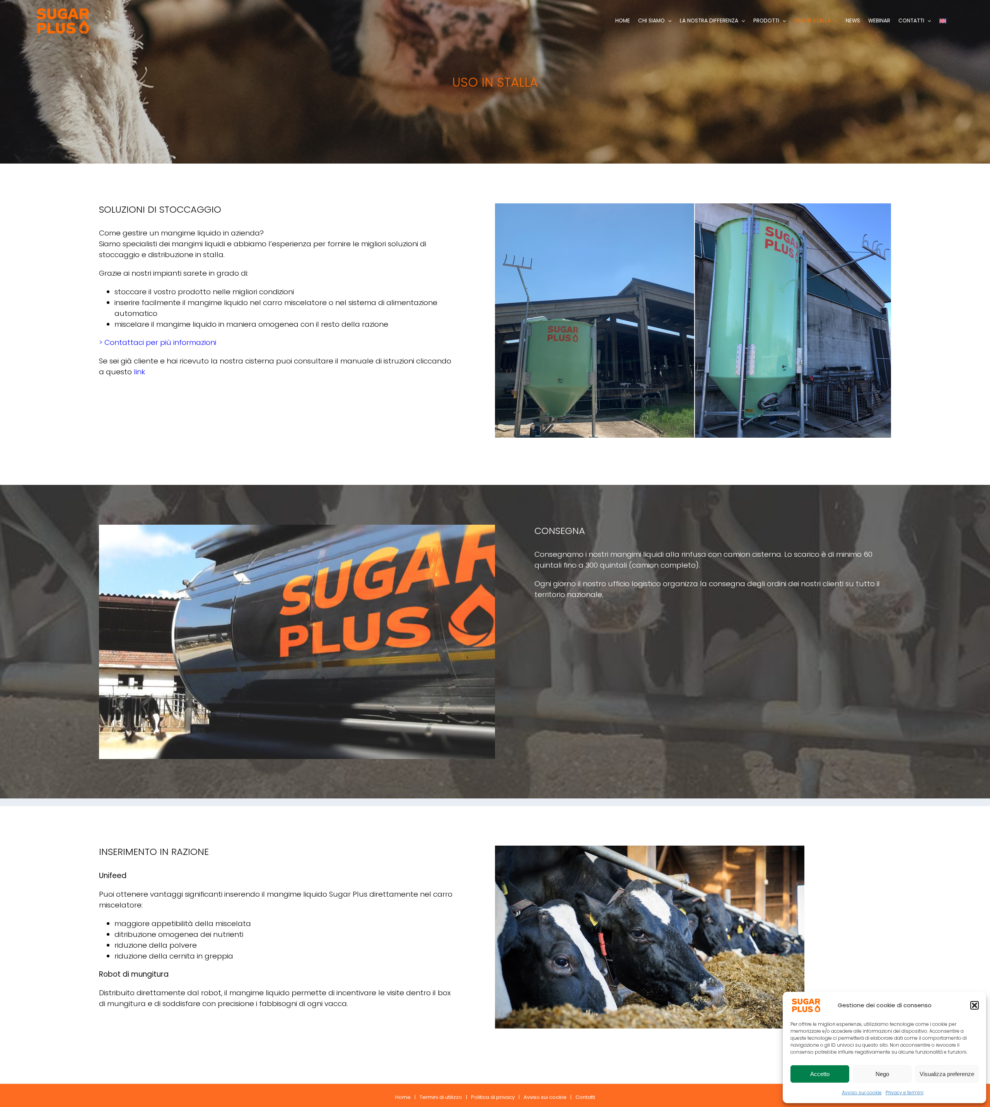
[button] (974, 1005)
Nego (882, 1074)
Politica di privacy (493, 1097)
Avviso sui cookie (862, 1092)
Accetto (820, 1074)
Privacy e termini (904, 1092)
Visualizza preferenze (947, 1074)
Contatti (585, 1097)
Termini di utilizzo (441, 1097)
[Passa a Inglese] (942, 21)
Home (403, 1097)
